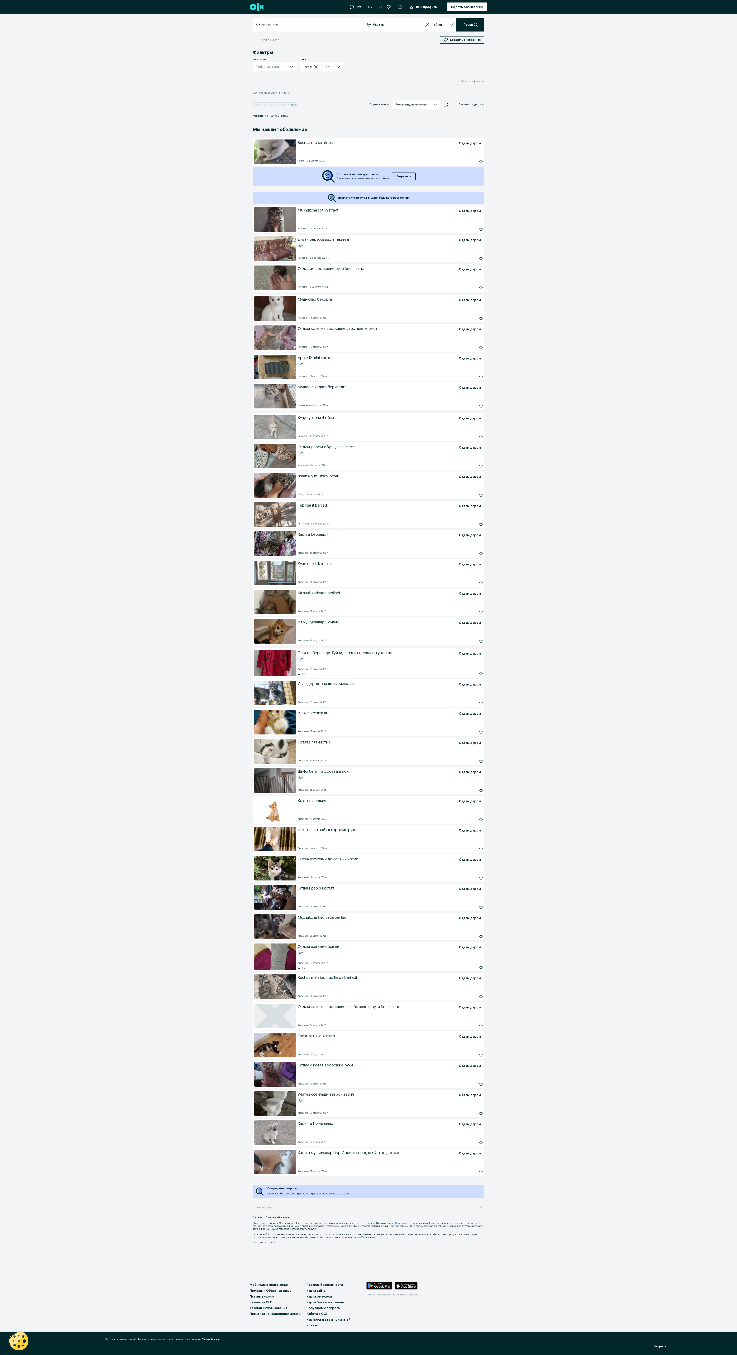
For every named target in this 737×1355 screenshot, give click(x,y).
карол (270, 1193)
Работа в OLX (317, 1314)
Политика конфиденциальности (275, 1314)
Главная (257, 104)
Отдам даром (280, 116)
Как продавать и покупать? (328, 1319)
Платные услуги (262, 1296)
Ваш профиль (426, 7)
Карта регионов (319, 1296)
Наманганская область (275, 104)
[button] (400, 6)
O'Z (370, 7)
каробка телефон (284, 1193)
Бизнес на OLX (261, 1302)
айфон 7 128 (301, 1193)
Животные (260, 116)
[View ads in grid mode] (453, 104)
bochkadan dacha (328, 1193)
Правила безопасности (325, 1285)
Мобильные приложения (269, 1285)
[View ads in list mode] (446, 104)
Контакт (313, 1325)
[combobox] (310, 25)
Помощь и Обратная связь (270, 1291)
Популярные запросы (323, 1308)
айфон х (313, 1193)
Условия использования (268, 1308)
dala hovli (344, 1193)
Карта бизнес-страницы (326, 1302)
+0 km (438, 25)
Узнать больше (211, 1339)
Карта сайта (316, 1291)
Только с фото (269, 40)
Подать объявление (405, 1223)
